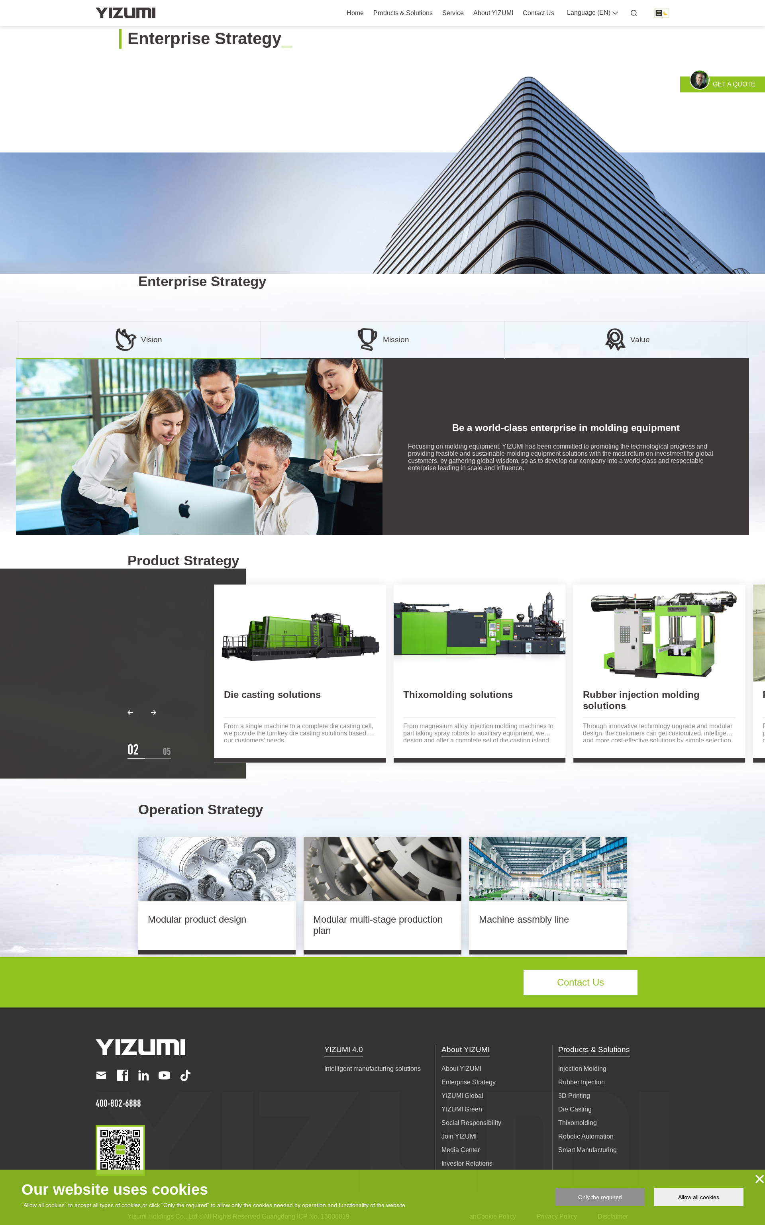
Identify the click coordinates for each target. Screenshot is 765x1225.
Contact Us (538, 13)
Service (453, 13)
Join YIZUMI (459, 1136)
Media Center (460, 1150)
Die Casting (575, 1109)
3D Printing (574, 1095)
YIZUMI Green (461, 1109)
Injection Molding (582, 1068)
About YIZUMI (493, 13)
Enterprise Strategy (468, 1082)
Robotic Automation (586, 1136)
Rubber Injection (581, 1082)
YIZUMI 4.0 (343, 1049)
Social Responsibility (471, 1122)
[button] (130, 712)
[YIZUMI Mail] (101, 1075)
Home (355, 13)
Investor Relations (466, 1163)
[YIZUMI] (125, 13)
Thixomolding (577, 1122)
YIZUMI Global (462, 1095)
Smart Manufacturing (587, 1150)
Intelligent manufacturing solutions (372, 1068)
